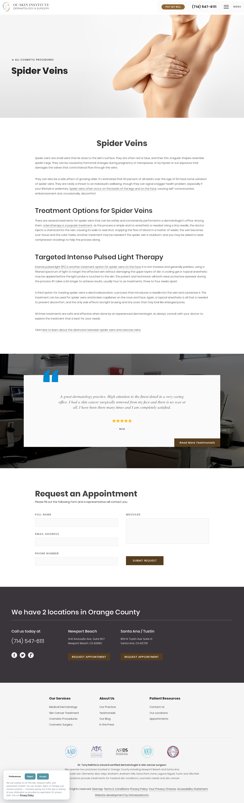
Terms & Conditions (116, 789)
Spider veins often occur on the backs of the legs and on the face (112, 189)
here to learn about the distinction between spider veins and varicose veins (91, 330)
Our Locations (159, 713)
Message (133, 514)
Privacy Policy (139, 789)
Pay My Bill (173, 6)
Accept (42, 776)
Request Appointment (89, 657)
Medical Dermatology (63, 707)
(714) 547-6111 (204, 6)
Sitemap (97, 789)
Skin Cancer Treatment (64, 713)
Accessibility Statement (192, 789)
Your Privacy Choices (162, 789)
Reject (30, 776)
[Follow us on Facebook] (14, 656)
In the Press (106, 724)
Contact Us (157, 707)
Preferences (15, 776)
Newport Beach (82, 631)
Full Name (43, 514)
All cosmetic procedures (34, 59)
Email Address (47, 534)
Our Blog (105, 719)
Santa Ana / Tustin (137, 631)
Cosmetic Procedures (63, 719)
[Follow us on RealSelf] (31, 656)
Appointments (159, 719)
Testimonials (107, 713)
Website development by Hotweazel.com (122, 795)
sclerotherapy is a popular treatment (67, 225)
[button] (232, 7)
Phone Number (47, 553)
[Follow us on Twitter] (22, 656)
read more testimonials (197, 443)
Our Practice (107, 707)
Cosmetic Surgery (61, 724)
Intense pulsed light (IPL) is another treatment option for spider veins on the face (88, 267)
